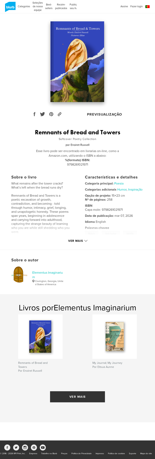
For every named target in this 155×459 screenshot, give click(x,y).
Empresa (33, 453)
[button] (147, 6)
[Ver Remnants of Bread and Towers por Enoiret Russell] (77, 61)
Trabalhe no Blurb (49, 453)
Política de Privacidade (81, 453)
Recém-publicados (61, 6)
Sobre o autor (25, 260)
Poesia (119, 184)
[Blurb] (9, 8)
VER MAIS (77, 396)
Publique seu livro (75, 6)
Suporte (132, 453)
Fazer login (136, 6)
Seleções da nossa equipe (37, 6)
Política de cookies (116, 453)
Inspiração (135, 190)
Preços (64, 453)
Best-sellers (48, 6)
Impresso (100, 453)
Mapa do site (146, 453)
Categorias (24, 6)
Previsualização (104, 114)
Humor (122, 190)
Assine (124, 6)
